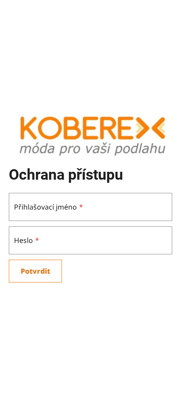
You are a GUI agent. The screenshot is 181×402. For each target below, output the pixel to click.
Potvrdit (35, 271)
